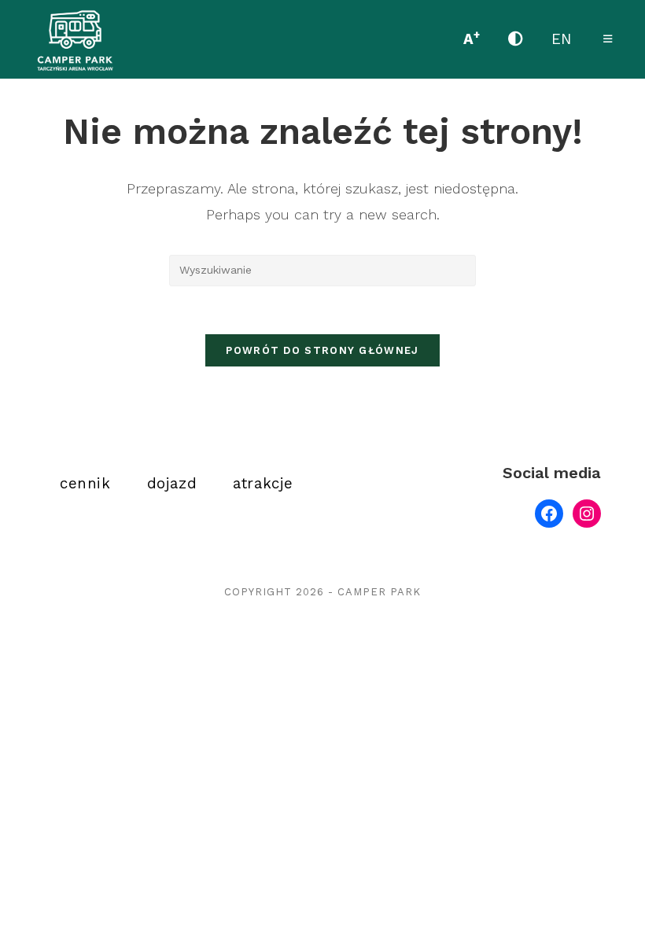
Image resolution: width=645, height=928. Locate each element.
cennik (85, 483)
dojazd (172, 483)
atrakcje (263, 483)
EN (561, 39)
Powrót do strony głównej (322, 350)
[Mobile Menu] (608, 39)
